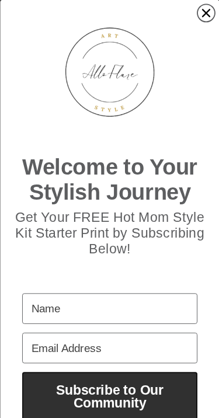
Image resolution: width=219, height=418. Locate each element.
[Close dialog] (206, 13)
